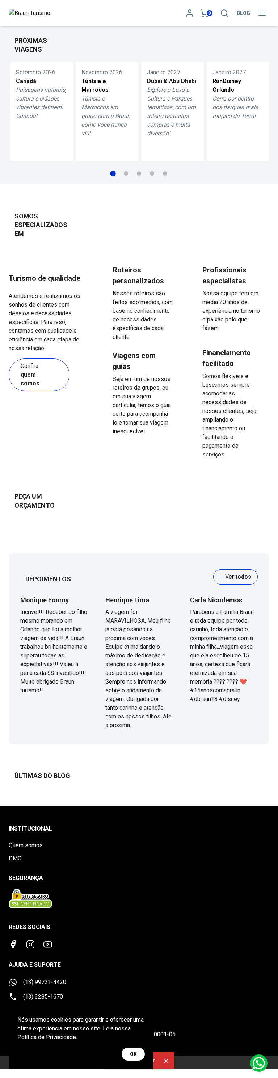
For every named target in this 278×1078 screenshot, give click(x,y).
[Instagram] (30, 944)
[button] (113, 173)
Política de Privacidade (46, 1037)
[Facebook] (13, 944)
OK (133, 1054)
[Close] (166, 1061)
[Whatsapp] (259, 1063)
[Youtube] (48, 944)
